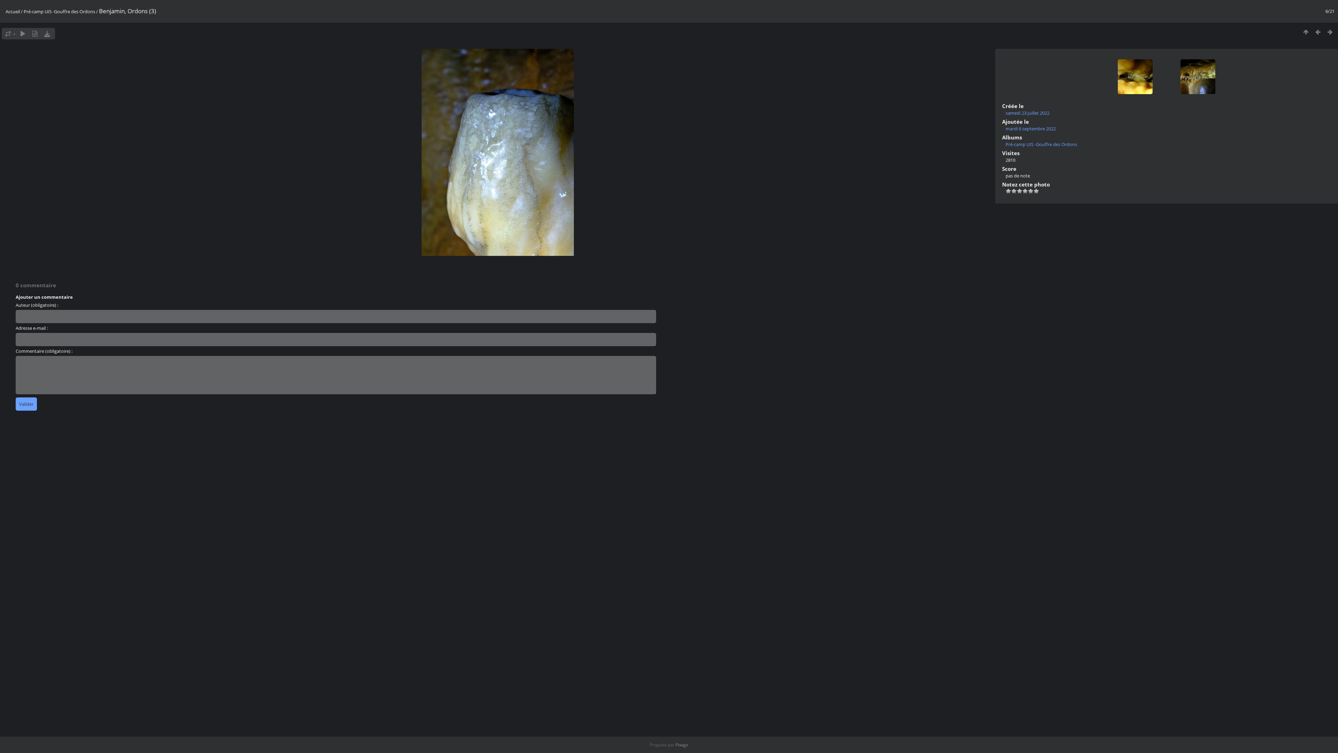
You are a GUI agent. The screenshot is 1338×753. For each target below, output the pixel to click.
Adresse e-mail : (32, 328)
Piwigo (682, 745)
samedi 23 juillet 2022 (1027, 113)
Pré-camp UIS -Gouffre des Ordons (59, 11)
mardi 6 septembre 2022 (1031, 129)
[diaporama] (23, 34)
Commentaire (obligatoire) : (44, 351)
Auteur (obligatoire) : (37, 305)
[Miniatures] (1306, 32)
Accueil (13, 11)
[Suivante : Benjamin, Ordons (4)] (1330, 32)
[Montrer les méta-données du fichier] (35, 34)
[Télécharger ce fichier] (47, 34)
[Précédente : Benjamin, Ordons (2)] (1318, 32)
